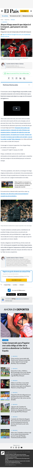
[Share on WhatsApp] (16, 78)
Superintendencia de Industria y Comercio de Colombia (17, 461)
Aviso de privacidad (24, 455)
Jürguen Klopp (7, 284)
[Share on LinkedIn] (20, 78)
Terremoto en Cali (15, 16)
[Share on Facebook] (9, 78)
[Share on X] (12, 78)
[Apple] (22, 294)
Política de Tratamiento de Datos (15, 276)
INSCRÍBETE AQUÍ (16, 280)
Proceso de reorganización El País (12, 462)
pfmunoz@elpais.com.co (10, 464)
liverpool (22, 284)
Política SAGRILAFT (9, 458)
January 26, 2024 (18, 150)
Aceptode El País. (16, 276)
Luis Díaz (15, 284)
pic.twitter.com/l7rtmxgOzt (8, 147)
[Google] (11, 294)
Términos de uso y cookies (11, 457)
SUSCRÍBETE (24, 11)
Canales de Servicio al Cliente (19, 454)
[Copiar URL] (24, 78)
